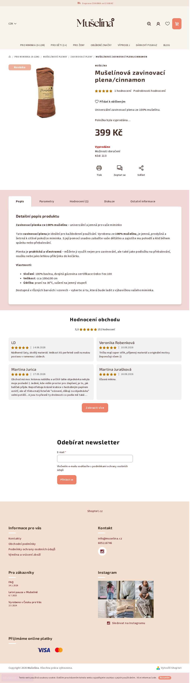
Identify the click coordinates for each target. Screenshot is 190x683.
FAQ (11, 582)
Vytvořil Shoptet (171, 668)
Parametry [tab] (47, 201)
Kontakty (15, 538)
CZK (11, 24)
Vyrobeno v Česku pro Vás (25, 602)
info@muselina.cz (110, 538)
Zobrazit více (95, 408)
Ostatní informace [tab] (142, 201)
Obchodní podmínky (22, 544)
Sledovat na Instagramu (128, 623)
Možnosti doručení (107, 151)
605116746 (105, 543)
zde (154, 677)
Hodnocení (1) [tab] (79, 201)
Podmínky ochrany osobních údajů (32, 549)
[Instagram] (102, 551)
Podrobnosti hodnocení (149, 91)
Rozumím (165, 677)
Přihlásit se (66, 480)
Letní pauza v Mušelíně (23, 592)
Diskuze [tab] (109, 201)
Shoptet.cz (95, 511)
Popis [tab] (20, 201)
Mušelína (101, 65)
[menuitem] (32, 45)
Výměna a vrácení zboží (25, 555)
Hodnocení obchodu (95, 319)
